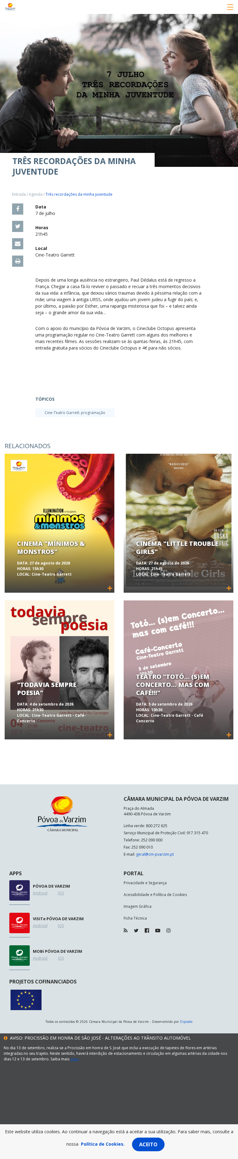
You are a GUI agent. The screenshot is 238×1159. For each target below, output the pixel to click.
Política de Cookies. (103, 1144)
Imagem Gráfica (138, 906)
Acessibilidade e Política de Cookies (155, 894)
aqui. (74, 1059)
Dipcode (186, 1021)
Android (40, 893)
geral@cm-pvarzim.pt (155, 854)
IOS (61, 893)
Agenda (35, 194)
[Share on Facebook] (17, 209)
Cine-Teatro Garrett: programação (75, 412)
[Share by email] (17, 243)
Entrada (19, 194)
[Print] (17, 261)
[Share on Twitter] (17, 226)
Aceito (148, 1144)
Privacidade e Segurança (145, 882)
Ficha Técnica (135, 918)
